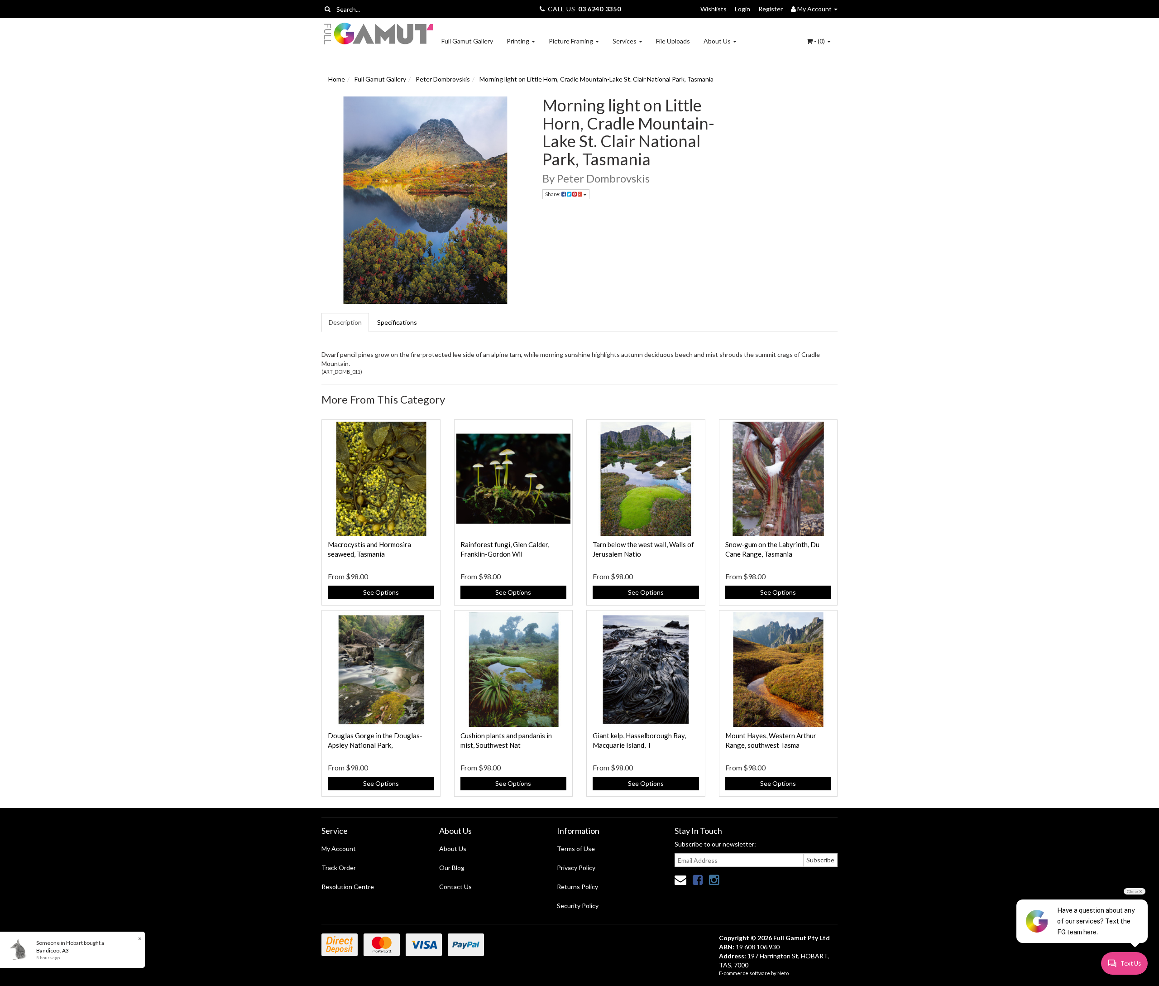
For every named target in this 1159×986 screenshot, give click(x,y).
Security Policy (578, 905)
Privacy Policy (576, 867)
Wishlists (713, 9)
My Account (338, 848)
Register (770, 9)
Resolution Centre (347, 886)
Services (625, 41)
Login (742, 9)
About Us (718, 41)
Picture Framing (571, 41)
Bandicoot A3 (52, 950)
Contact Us (455, 886)
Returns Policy (577, 886)
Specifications (397, 322)
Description (345, 322)
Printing (519, 41)
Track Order (338, 867)
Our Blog (452, 867)
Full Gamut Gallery (467, 41)
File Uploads (673, 41)
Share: (553, 194)
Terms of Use (576, 848)
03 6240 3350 (599, 9)
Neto (783, 973)
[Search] (327, 9)
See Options (381, 592)
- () (819, 41)
